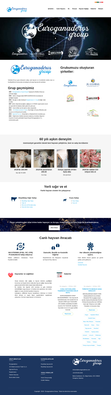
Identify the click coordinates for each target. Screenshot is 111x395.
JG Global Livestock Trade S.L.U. (18, 366)
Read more (68, 313)
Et (68, 9)
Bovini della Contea (14, 377)
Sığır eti (24, 203)
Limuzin (91, 335)
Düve (97, 325)
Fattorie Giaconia (13, 374)
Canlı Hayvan (60, 9)
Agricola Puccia (17, 114)
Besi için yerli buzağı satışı (29, 205)
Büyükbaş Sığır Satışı (27, 201)
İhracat (74, 9)
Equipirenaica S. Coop (32, 100)
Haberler (93, 9)
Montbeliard (86, 338)
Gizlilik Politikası (45, 380)
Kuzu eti (75, 203)
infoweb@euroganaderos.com (81, 369)
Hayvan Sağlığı (83, 9)
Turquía (99, 345)
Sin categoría (63, 286)
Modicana (98, 335)
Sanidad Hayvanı (82, 264)
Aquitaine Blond (94, 314)
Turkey (89, 342)
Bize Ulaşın (54, 227)
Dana (92, 325)
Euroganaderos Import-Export (20, 92)
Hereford (96, 328)
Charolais (97, 321)
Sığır (99, 338)
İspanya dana (95, 331)
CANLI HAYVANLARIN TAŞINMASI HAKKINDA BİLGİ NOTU (68, 290)
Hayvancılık (88, 328)
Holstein (87, 331)
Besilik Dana (91, 318)
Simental (93, 338)
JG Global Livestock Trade (20, 110)
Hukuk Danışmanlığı (46, 377)
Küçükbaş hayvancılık (47, 364)
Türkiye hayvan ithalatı (89, 345)
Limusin (85, 335)
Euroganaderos (13, 364)
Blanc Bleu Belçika (88, 321)
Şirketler (50, 9)
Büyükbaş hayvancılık (47, 366)
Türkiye (95, 342)
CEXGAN (80, 262)
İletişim (100, 9)
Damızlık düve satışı (27, 207)
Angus (86, 314)
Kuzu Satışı (76, 201)
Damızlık (86, 325)
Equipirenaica (12, 372)
